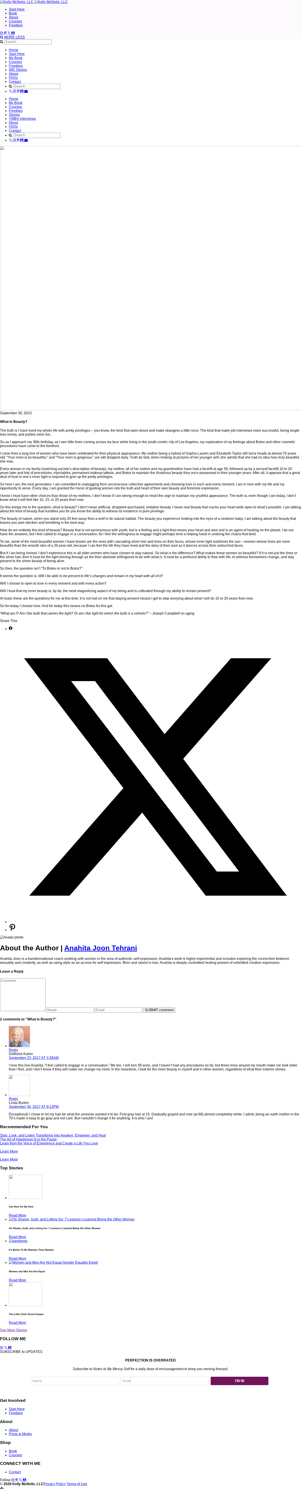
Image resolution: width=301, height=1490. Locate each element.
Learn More (9, 1151)
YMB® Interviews (22, 119)
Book (13, 13)
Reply (13, 1050)
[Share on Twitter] (155, 922)
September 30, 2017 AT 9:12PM (34, 1107)
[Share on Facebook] (10, 629)
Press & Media (20, 1434)
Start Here (17, 9)
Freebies (16, 25)
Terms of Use (77, 1484)
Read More (17, 1215)
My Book (15, 58)
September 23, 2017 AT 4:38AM (34, 1058)
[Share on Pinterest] (12, 930)
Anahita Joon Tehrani (100, 948)
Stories (14, 115)
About (13, 17)
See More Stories (13, 1330)
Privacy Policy (55, 1484)
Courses (15, 21)
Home (13, 50)
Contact (15, 82)
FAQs (13, 78)
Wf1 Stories (18, 70)
